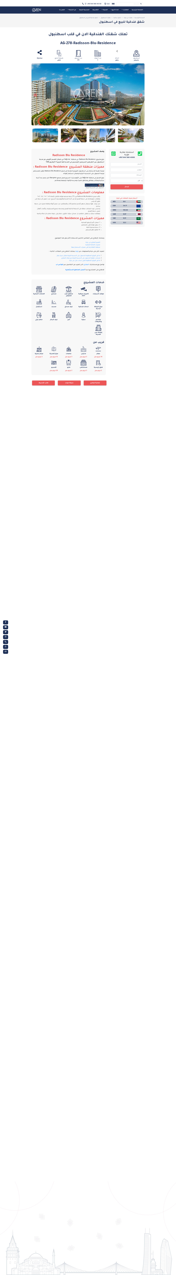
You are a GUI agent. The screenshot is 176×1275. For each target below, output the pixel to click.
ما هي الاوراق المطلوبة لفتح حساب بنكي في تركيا (84, 260)
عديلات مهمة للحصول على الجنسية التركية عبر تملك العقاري (80, 258)
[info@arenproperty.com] (5, 652)
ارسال (127, 187)
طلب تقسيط (43, 383)
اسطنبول (136, 58)
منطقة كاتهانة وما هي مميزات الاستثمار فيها (85, 247)
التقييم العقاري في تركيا (93, 242)
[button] (35, 95)
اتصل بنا (62, 10)
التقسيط (95, 10)
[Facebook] (5, 622)
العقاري (86, 265)
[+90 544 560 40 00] (5, 642)
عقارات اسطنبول (106, 18)
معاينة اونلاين (95, 383)
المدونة (105, 10)
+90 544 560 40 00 (94, 4)
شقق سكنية (117, 18)
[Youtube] (5, 627)
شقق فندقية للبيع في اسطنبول (88, 18)
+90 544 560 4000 (127, 158)
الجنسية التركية (84, 10)
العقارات (126, 10)
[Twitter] (5, 632)
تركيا (76, 251)
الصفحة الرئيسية (137, 10)
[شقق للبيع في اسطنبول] (88, 94)
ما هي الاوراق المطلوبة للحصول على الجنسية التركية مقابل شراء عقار (78, 256)
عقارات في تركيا (128, 18)
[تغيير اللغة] (113, 4)
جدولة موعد (69, 383)
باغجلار (136, 60)
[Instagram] (5, 637)
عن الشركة (72, 10)
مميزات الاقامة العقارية (92, 245)
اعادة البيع (115, 10)
